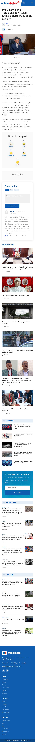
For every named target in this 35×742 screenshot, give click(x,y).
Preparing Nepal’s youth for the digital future (23, 462)
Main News (5, 679)
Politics (4, 682)
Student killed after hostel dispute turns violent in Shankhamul (22, 444)
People (4, 734)
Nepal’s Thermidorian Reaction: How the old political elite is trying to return (17, 268)
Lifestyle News (6, 720)
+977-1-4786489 (22, 663)
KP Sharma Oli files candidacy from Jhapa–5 (15, 410)
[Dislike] (16, 235)
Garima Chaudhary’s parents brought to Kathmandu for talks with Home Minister (12, 582)
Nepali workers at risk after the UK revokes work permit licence (23, 453)
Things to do (5, 712)
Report (25, 235)
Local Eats (5, 707)
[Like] (10, 235)
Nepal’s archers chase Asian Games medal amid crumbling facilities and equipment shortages (11, 633)
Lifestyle (4, 690)
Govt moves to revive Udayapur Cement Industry (17, 323)
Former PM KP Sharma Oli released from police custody (17, 351)
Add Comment (12, 206)
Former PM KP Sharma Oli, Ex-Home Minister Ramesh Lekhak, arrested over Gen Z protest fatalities (16, 380)
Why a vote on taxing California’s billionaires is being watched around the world (12, 563)
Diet (3, 726)
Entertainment (6, 687)
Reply (6, 235)
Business (4, 693)
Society (4, 685)
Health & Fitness (6, 729)
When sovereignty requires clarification (23, 434)
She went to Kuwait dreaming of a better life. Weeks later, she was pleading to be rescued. (13, 537)
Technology (5, 731)
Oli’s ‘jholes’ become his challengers (15, 295)
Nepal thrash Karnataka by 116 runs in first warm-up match (23, 426)
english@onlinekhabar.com (13, 666)
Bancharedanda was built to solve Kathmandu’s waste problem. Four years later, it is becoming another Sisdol (12, 511)
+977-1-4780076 (11, 663)
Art (3, 723)
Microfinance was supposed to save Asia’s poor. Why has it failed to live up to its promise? (12, 550)
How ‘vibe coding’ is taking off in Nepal (13, 620)
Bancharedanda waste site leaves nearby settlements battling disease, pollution (11, 595)
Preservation (5, 709)
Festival (4, 701)
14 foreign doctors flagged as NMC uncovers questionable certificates (12, 524)
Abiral (12, 211)
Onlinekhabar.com (7, 659)
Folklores (4, 704)
